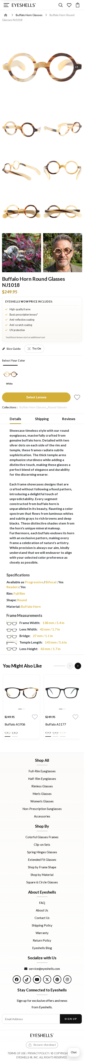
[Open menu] (6, 5)
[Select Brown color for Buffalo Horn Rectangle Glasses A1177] (55, 733)
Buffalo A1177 (55, 724)
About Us (42, 910)
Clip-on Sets (42, 844)
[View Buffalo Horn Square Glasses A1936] (21, 693)
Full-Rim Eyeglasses (42, 771)
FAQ (42, 903)
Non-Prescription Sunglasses (42, 809)
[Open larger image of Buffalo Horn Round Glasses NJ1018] (42, 67)
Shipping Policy (42, 925)
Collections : (10, 407)
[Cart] (78, 5)
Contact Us (42, 918)
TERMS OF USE (16, 1053)
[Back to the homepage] (8, 15)
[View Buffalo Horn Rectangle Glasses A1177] (62, 693)
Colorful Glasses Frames (41, 837)
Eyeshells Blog (42, 948)
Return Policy (42, 940)
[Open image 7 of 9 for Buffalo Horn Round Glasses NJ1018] (62, 211)
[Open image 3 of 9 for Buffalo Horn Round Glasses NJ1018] (62, 129)
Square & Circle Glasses (42, 882)
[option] (21, 707)
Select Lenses (36, 397)
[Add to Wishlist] (77, 397)
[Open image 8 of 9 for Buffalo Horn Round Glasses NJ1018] (21, 252)
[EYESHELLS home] (24, 5)
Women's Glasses (42, 801)
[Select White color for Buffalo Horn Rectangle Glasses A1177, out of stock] (63, 733)
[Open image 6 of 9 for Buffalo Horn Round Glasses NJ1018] (21, 211)
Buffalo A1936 (15, 724)
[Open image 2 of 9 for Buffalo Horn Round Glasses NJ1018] (21, 129)
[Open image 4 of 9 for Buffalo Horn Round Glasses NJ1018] (21, 170)
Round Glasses (57, 407)
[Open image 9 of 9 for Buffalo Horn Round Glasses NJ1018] (62, 252)
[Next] (78, 666)
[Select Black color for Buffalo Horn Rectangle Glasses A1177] (48, 733)
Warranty (42, 933)
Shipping (42, 419)
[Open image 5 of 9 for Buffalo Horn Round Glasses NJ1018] (62, 170)
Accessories (42, 816)
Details (15, 419)
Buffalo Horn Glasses (29, 15)
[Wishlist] (69, 5)
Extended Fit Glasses (42, 859)
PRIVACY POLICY (38, 1053)
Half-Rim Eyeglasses (42, 778)
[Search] (61, 5)
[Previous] (70, 666)
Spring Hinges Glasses (42, 852)
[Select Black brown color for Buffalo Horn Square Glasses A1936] (7, 733)
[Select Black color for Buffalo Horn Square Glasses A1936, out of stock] (15, 733)
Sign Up (71, 1018)
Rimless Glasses (42, 786)
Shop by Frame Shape (42, 867)
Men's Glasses (42, 793)
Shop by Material (42, 874)
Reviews (68, 419)
